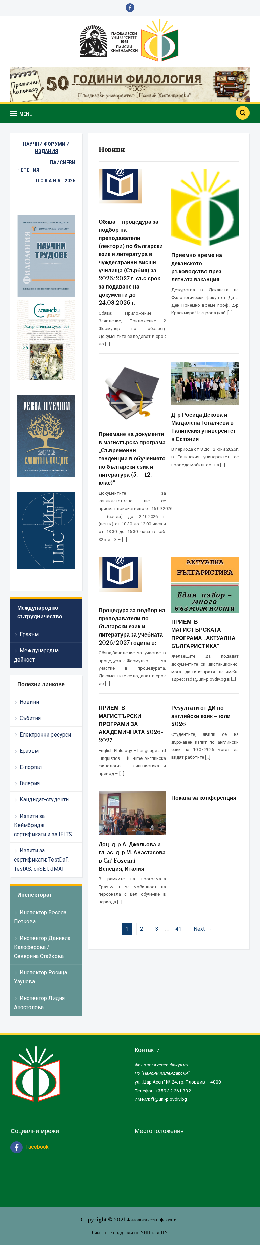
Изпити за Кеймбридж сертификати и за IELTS (43, 825)
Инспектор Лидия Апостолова (39, 1003)
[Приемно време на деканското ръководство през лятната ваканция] (205, 206)
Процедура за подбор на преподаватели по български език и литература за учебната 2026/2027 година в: (132, 626)
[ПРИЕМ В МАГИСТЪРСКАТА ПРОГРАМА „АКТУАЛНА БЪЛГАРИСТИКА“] (205, 584)
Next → (203, 929)
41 (178, 929)
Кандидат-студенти (44, 799)
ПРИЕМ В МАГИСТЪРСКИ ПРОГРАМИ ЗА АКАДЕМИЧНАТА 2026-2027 (131, 724)
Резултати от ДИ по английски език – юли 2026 (201, 715)
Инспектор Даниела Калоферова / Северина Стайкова (42, 947)
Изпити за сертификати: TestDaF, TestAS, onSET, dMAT (41, 859)
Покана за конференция (203, 797)
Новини (29, 702)
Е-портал (31, 767)
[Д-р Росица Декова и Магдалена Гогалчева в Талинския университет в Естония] (205, 382)
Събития (30, 718)
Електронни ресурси (45, 734)
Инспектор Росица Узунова (40, 977)
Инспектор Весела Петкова (40, 917)
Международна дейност (36, 655)
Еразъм (29, 634)
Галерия (30, 783)
